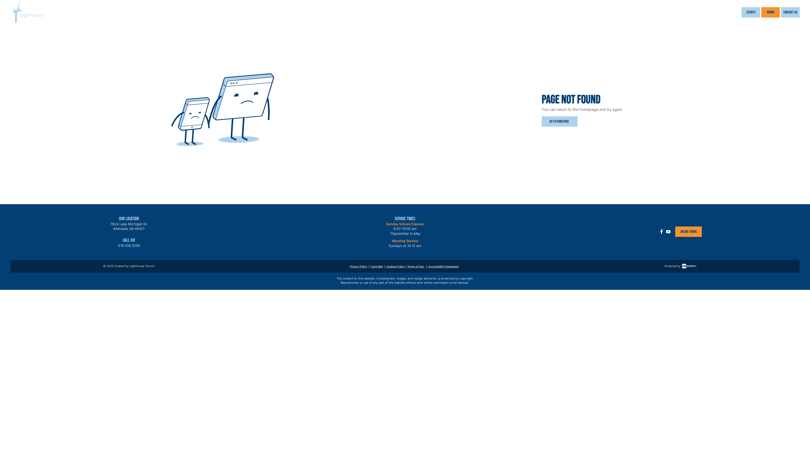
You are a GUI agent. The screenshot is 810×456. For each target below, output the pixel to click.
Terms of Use (416, 266)
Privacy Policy (358, 266)
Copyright (377, 266)
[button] (751, 12)
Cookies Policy (395, 266)
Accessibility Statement (443, 266)
